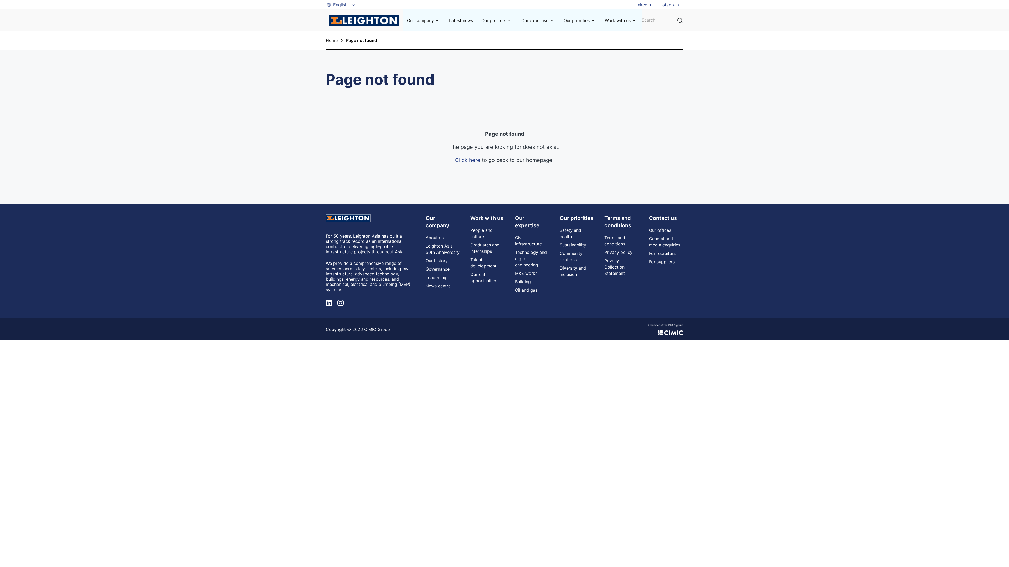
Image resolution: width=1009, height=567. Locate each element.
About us (435, 237)
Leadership (436, 277)
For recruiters (662, 253)
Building (523, 281)
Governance (438, 269)
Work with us (618, 20)
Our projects (493, 20)
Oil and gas (526, 290)
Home (332, 40)
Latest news (461, 20)
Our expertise (534, 20)
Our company (420, 20)
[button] (341, 4)
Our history (437, 260)
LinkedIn (642, 4)
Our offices (660, 230)
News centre (438, 285)
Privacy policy (618, 252)
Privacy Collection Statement (614, 267)
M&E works (526, 273)
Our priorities (577, 20)
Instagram (669, 4)
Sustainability (573, 245)
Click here (467, 160)
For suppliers (662, 261)
